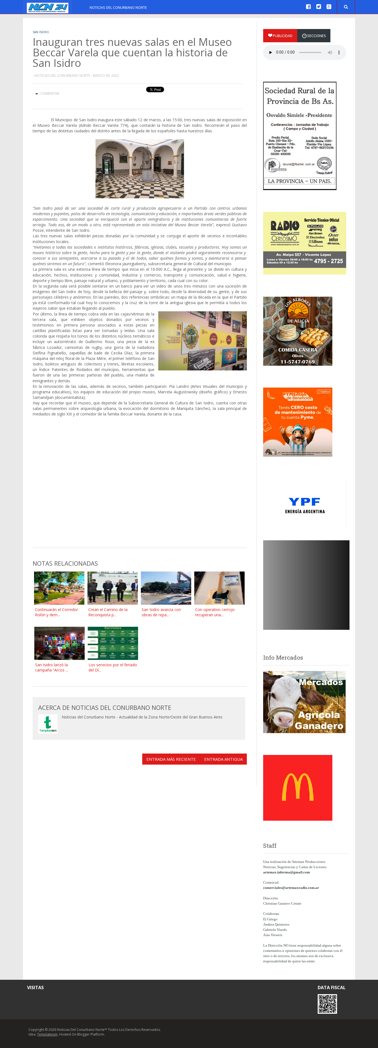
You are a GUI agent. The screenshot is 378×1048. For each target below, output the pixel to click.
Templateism (47, 1034)
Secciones (316, 35)
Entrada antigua (223, 759)
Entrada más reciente (171, 759)
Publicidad (282, 35)
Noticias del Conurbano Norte (118, 7)
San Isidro (41, 32)
